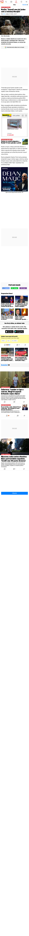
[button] (6, 1)
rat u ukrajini (14, 340)
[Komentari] (14, 401)
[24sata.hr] (2, 1)
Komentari (25, 4)
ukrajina (3, 340)
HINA (4, 14)
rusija (8, 340)
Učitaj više (14, 493)
